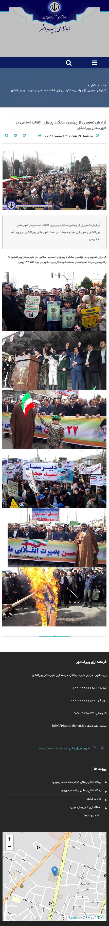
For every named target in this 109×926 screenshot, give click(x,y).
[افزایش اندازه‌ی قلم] (7, 136)
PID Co (100, 918)
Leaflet (74, 918)
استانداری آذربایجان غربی (85, 807)
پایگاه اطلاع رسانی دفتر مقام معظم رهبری (76, 782)
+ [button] (9, 839)
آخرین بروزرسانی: (64, 748)
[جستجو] (68, 62)
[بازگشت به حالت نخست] (24, 136)
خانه (103, 85)
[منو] (94, 62)
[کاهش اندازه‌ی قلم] (15, 136)
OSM (86, 918)
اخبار (93, 85)
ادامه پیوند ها (92, 815)
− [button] (9, 846)
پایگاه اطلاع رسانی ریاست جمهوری (81, 790)
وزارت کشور (93, 798)
